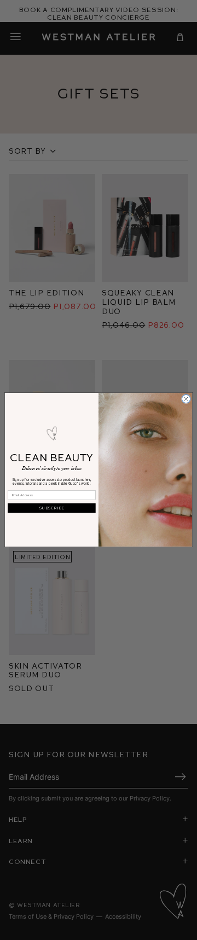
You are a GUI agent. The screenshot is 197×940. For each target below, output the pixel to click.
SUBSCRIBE (52, 508)
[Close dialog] (186, 399)
